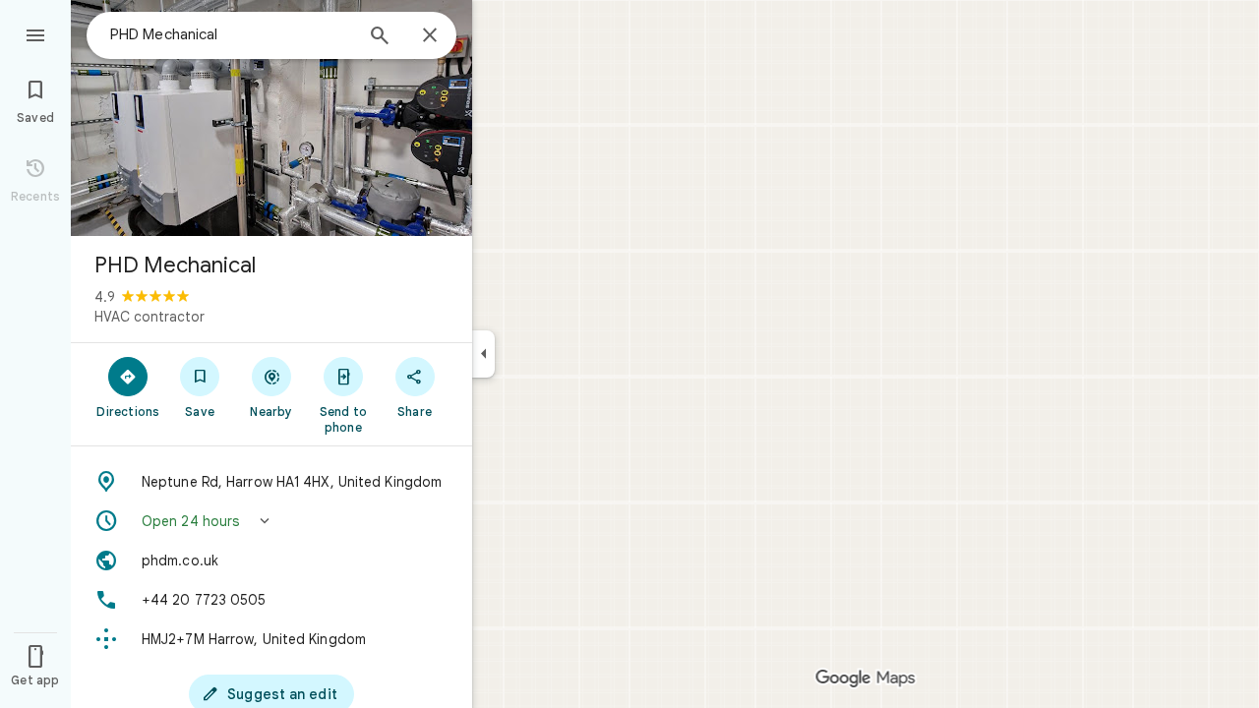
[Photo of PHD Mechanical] (271, 118)
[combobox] (231, 34)
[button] (271, 521)
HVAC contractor (149, 316)
